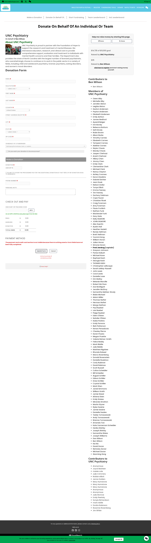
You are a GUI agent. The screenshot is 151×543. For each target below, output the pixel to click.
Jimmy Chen (98, 161)
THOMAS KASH (99, 263)
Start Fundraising (76, 17)
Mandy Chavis (99, 151)
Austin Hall (97, 226)
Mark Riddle (98, 344)
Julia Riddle (98, 347)
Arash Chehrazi (99, 156)
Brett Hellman (99, 234)
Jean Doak (97, 182)
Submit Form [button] (41, 251)
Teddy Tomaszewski (101, 415)
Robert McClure (100, 284)
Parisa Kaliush (99, 253)
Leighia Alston (99, 106)
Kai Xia (95, 443)
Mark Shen (97, 386)
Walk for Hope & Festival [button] (81, 7)
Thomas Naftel (99, 300)
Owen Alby (97, 98)
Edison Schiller (99, 378)
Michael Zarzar (99, 451)
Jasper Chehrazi (100, 153)
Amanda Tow (99, 423)
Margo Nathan (99, 305)
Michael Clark (99, 169)
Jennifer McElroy (100, 289)
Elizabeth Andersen (101, 114)
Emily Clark (98, 164)
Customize (72, 540)
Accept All (118, 539)
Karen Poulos (98, 334)
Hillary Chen (98, 158)
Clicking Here (95, 524)
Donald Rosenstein (101, 357)
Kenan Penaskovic (101, 328)
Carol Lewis (98, 274)
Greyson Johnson (100, 250)
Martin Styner (99, 404)
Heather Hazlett (100, 229)
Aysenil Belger (99, 122)
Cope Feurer (98, 198)
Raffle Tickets (130, 7)
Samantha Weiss (100, 433)
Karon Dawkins (99, 177)
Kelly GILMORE (99, 219)
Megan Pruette (99, 336)
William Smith (99, 391)
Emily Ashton (98, 117)
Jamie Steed (98, 394)
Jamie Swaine (99, 409)
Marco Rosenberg (101, 355)
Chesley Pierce (99, 331)
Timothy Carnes (100, 138)
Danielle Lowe (99, 276)
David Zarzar (98, 446)
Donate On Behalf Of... (55, 17)
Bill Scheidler (98, 373)
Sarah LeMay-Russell (102, 268)
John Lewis (97, 271)
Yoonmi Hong (99, 237)
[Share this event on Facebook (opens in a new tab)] (22, 2)
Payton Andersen (100, 111)
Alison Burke (98, 135)
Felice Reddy (98, 341)
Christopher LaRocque (102, 266)
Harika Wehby (99, 428)
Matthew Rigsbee (100, 349)
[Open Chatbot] (146, 538)
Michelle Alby (98, 101)
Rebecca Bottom (100, 127)
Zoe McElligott (99, 287)
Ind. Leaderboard (116, 17)
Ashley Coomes (100, 174)
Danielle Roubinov (100, 360)
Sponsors (140, 7)
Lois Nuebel (98, 310)
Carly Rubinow (99, 362)
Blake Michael (99, 294)
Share (101, 41)
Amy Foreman (99, 206)
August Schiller (99, 375)
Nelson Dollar (99, 185)
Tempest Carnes (100, 143)
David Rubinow (99, 365)
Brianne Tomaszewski (102, 420)
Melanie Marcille (100, 281)
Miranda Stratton (100, 402)
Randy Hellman (99, 232)
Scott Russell (98, 368)
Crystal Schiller (99, 383)
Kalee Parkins (99, 321)
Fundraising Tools (108, 7)
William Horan (99, 240)
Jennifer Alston (99, 104)
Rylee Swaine (98, 407)
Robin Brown (98, 132)
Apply (31, 210)
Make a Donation (34, 17)
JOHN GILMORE (99, 221)
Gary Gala (97, 216)
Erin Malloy (97, 279)
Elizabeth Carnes (100, 140)
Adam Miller (98, 297)
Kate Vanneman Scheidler (104, 425)
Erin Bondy (97, 124)
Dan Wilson (98, 438)
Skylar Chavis (99, 148)
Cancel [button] (53, 251)
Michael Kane (99, 255)
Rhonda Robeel (99, 352)
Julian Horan (98, 242)
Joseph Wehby (99, 430)
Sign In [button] (147, 1)
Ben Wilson (97, 441)
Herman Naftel (99, 302)
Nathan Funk (98, 211)
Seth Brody (97, 130)
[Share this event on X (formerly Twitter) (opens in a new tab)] (26, 2)
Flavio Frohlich (99, 208)
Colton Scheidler (100, 370)
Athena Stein (98, 396)
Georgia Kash (99, 260)
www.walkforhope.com (11, 2)
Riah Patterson (99, 326)
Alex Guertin (98, 224)
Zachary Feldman (100, 195)
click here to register (102, 68)
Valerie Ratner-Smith (102, 339)
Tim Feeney (98, 192)
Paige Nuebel (99, 313)
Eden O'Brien (98, 315)
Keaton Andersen (100, 109)
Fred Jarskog (99, 247)
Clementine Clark (100, 166)
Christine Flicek (99, 200)
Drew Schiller (98, 381)
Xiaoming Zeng (99, 454)
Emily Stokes (98, 399)
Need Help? (44, 266)
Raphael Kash (99, 258)
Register (97, 7)
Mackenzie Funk (100, 213)
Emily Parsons (99, 323)
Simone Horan (99, 245)
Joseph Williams (100, 436)
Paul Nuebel (98, 307)
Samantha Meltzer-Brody (104, 292)
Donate (120, 7)
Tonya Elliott (98, 187)
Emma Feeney (99, 190)
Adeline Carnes (99, 145)
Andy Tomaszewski (101, 417)
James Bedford (100, 119)
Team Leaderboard (96, 17)
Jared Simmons (100, 389)
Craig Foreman (99, 203)
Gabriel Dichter (99, 179)
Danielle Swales (100, 412)
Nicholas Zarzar (99, 449)
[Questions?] (30, 2)
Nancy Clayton (99, 172)
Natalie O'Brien (99, 318)
